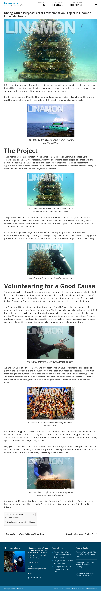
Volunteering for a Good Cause (22, 522)
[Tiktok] (40, 578)
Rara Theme (77, 589)
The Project (14, 517)
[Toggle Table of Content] (33, 514)
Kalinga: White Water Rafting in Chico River (25, 534)
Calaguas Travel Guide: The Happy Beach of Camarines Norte (86, 554)
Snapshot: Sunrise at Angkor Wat (80, 534)
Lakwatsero (11, 3)
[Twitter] (34, 578)
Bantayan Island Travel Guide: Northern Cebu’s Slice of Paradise (62, 554)
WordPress (93, 589)
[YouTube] (37, 578)
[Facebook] (28, 578)
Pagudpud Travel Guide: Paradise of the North (85, 574)
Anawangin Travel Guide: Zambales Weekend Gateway (85, 565)
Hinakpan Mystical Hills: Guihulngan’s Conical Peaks (62, 569)
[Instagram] (31, 578)
